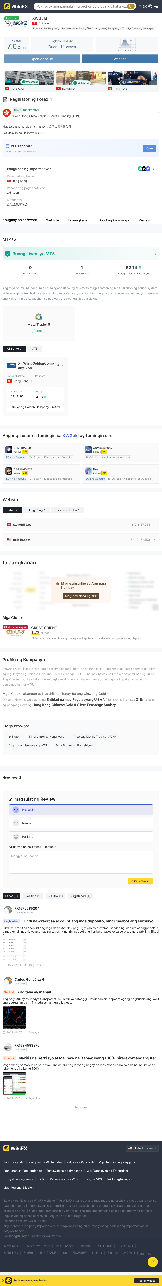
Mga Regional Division (18, 1187)
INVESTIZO (125, 1246)
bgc (64, 1252)
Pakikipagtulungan (119, 1179)
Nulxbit (97, 1252)
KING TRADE (47, 1252)
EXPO (42, 1179)
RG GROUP (104, 1246)
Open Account (42, 59)
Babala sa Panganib (80, 1162)
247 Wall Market (134, 1252)
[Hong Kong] (81, 78)
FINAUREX (79, 1252)
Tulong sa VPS (92, 1179)
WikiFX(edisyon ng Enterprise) (107, 1170)
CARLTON (11, 1252)
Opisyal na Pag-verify (18, 1179)
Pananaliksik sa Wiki (64, 1179)
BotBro (28, 1252)
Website (120, 59)
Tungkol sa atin (13, 1162)
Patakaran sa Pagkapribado (22, 1170)
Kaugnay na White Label (45, 1162)
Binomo (113, 1252)
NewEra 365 (13, 1246)
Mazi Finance (64, 1246)
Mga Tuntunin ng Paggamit (117, 1162)
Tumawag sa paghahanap (64, 1170)
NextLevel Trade (38, 1246)
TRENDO (85, 1246)
